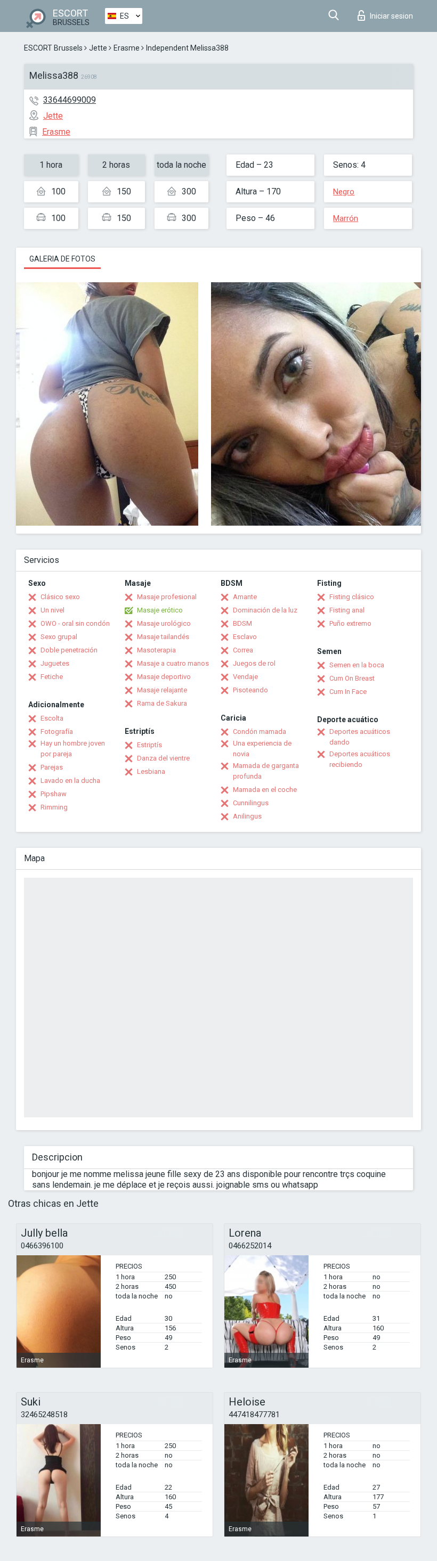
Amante (245, 597)
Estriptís (149, 745)
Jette (98, 48)
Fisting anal (347, 610)
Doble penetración (69, 650)
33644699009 (69, 100)
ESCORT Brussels (53, 48)
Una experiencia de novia (262, 748)
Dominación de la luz (265, 610)
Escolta (52, 718)
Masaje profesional (167, 597)
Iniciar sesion (391, 16)
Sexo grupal (59, 637)
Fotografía (57, 731)
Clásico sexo (60, 597)
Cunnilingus (251, 803)
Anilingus (247, 816)
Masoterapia (156, 650)
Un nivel (52, 610)
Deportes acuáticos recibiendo (359, 759)
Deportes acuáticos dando (359, 737)
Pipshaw (54, 794)
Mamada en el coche (265, 790)
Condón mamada (259, 731)
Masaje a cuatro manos (173, 663)
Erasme (127, 48)
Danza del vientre (163, 758)
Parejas (52, 767)
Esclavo (245, 637)
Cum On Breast (352, 678)
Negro (343, 192)
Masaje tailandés (163, 637)
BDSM (242, 623)
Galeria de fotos (62, 259)
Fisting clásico (351, 597)
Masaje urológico (164, 623)
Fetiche (52, 677)
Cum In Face (348, 692)
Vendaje (245, 677)
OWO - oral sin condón (75, 623)
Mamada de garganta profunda (266, 771)
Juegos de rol (254, 663)
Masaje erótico (160, 610)
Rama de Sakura (162, 703)
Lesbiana (151, 771)
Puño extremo (350, 623)
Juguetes (55, 663)
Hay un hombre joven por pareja (73, 748)
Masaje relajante (162, 690)
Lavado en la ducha (70, 780)
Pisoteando (250, 690)
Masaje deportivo (164, 677)
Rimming (54, 807)
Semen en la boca (356, 665)
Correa (243, 650)
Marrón (345, 218)
